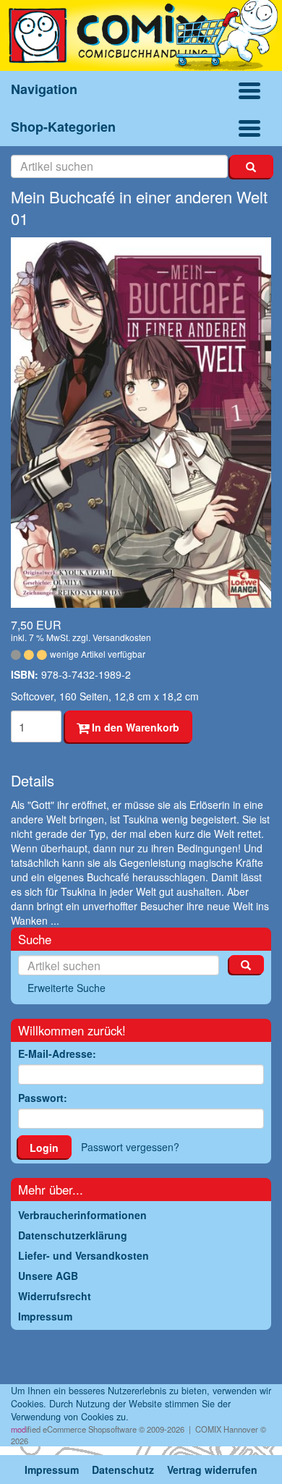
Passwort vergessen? (130, 1147)
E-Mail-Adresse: (57, 1053)
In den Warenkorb (134, 727)
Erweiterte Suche (66, 987)
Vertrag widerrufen (212, 1469)
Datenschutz (123, 1469)
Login (44, 1147)
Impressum (52, 1469)
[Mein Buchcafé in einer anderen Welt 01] (141, 422)
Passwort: (42, 1097)
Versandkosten (122, 637)
